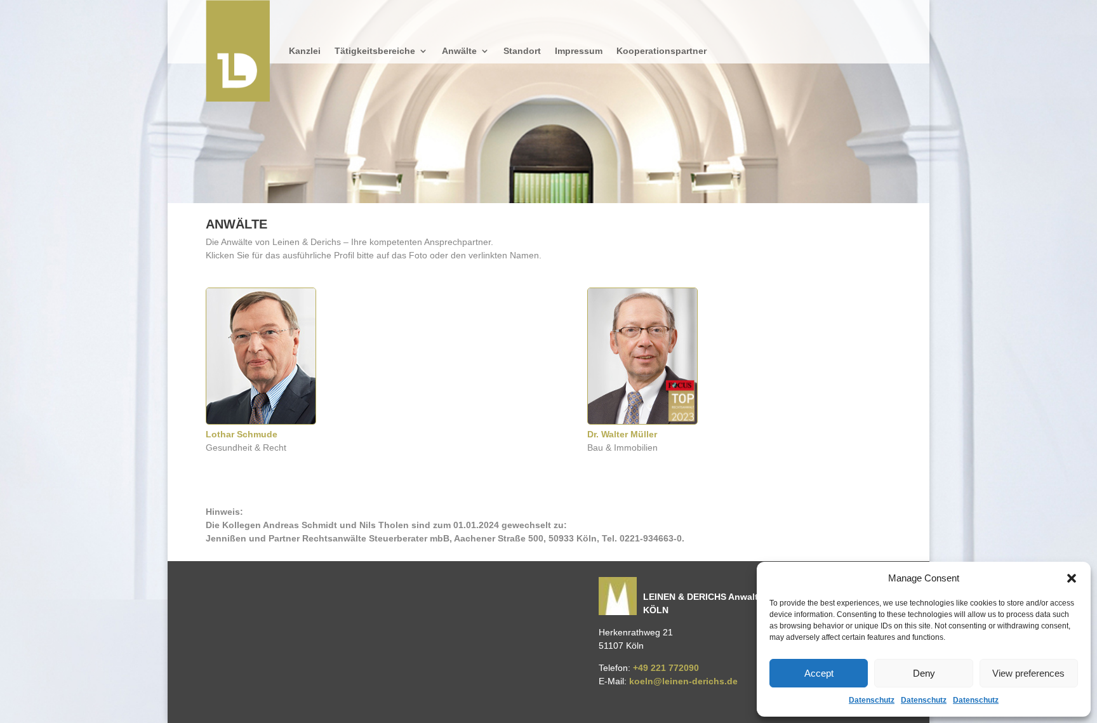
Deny (924, 673)
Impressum (578, 51)
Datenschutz (871, 700)
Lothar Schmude (241, 434)
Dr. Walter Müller (622, 434)
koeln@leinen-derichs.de (683, 681)
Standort (522, 51)
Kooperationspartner (661, 51)
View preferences (1028, 673)
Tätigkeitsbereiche (375, 51)
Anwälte (459, 51)
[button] (1071, 578)
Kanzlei (305, 51)
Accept (819, 673)
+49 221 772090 (666, 668)
